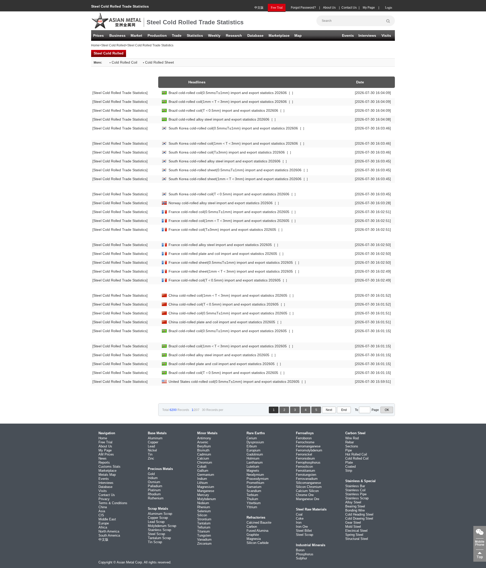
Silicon (202, 515)
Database (255, 35)
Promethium (255, 483)
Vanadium (204, 539)
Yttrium (252, 507)
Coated (350, 466)
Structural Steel (356, 539)
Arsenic (202, 442)
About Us (329, 7)
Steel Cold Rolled (113, 45)
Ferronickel (304, 454)
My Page (369, 7)
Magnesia (254, 539)
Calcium (203, 458)
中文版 (259, 7)
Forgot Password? (303, 7)
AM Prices (106, 454)
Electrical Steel (356, 531)
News (102, 458)
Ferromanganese (308, 446)
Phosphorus (304, 554)
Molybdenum (206, 499)
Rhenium (203, 507)
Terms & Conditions (112, 503)
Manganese (205, 491)
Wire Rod (352, 438)
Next (329, 410)
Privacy (104, 499)
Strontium (204, 519)
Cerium (252, 438)
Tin (150, 454)
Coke (299, 518)
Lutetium (253, 466)
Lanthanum (255, 462)
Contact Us (349, 7)
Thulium (252, 499)
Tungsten (204, 535)
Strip (348, 470)
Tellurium (203, 527)
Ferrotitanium (305, 470)
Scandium (254, 491)
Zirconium (204, 543)
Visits (386, 35)
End (344, 410)
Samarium (254, 487)
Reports (104, 462)
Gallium (202, 470)
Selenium (204, 511)
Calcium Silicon (307, 491)
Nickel (152, 450)
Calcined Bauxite (259, 522)
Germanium (205, 475)
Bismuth (203, 450)
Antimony (204, 438)
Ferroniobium (305, 458)
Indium (202, 479)
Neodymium (255, 475)
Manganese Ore (307, 499)
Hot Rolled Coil (356, 454)
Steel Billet (304, 531)
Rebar (349, 442)
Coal (299, 514)
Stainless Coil (355, 490)
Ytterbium (254, 503)
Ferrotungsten (306, 475)
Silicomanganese (308, 483)
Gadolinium (255, 454)
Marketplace (107, 470)
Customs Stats (109, 466)
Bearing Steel (355, 506)
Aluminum (155, 438)
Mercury (203, 495)
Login (388, 7)
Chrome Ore (305, 495)
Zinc (151, 458)
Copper (153, 442)
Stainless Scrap (159, 530)
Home (95, 45)
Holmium (253, 458)
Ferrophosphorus (308, 462)
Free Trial (105, 442)
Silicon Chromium (309, 487)
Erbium (252, 446)
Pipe (348, 450)
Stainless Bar (355, 486)
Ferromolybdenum (309, 450)
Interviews (367, 35)
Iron (298, 522)
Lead (151, 446)
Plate (349, 462)
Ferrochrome (305, 442)
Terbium (252, 495)
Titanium (203, 531)
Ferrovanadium (307, 479)
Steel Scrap (156, 534)
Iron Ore (302, 526)
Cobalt (202, 466)
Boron (300, 550)
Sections (351, 446)
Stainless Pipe (356, 494)
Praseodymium (258, 479)
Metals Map (107, 475)
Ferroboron (304, 438)
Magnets (253, 470)
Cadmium (204, 454)
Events (348, 35)
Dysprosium (255, 442)
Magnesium (205, 487)
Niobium (203, 503)
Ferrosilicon (304, 466)
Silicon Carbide (258, 543)
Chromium (204, 462)
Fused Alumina (257, 531)
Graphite (253, 535)
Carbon (252, 526)
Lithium (202, 483)
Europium (253, 450)
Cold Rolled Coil (357, 458)
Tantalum (204, 523)
